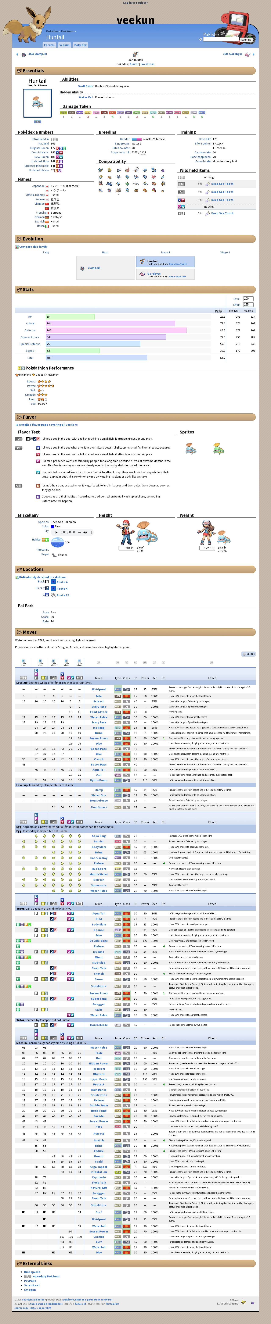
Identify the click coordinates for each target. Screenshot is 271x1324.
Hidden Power (99, 1063)
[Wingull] (136, 182)
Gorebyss (154, 273)
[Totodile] (127, 176)
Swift (98, 1009)
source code (21, 1307)
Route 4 (62, 582)
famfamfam (112, 1303)
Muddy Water (99, 874)
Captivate (99, 1177)
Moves (30, 632)
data (33, 1307)
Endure (99, 863)
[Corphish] (153, 182)
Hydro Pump (98, 780)
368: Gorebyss (233, 54)
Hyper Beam (98, 1079)
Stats (28, 289)
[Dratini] (118, 176)
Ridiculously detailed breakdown (42, 577)
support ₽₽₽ (44, 1307)
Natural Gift (99, 1188)
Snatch (99, 973)
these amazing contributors (46, 1303)
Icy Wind (98, 952)
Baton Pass (99, 749)
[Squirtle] (100, 169)
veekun (135, 19)
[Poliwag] (118, 169)
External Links (37, 1263)
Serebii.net (32, 1285)
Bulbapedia (32, 1272)
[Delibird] (100, 182)
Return (99, 1100)
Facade (99, 1116)
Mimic (99, 957)
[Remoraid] (162, 176)
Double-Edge (99, 941)
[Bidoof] (136, 189)
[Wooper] (145, 176)
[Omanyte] (100, 176)
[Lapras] (153, 169)
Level (237, 298)
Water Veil (86, 97)
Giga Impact (98, 1167)
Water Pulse (98, 717)
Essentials (33, 71)
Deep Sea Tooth (222, 184)
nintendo (80, 1299)
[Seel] (136, 169)
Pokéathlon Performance (49, 368)
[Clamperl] (109, 189)
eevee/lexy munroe (33, 1299)
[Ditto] (162, 169)
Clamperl (94, 267)
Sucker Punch (99, 738)
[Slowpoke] (127, 169)
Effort (236, 304)
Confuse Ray (98, 858)
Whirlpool (99, 689)
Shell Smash (99, 807)
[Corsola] (153, 176)
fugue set (80, 1303)
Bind (99, 919)
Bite (99, 696)
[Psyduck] (109, 169)
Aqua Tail (99, 770)
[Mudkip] (118, 182)
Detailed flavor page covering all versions (48, 425)
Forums (49, 45)
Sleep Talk (99, 968)
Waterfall (98, 1226)
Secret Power (98, 1121)
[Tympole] (162, 189)
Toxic (98, 1053)
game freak (93, 1299)
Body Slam (98, 847)
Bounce (99, 930)
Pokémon (67, 31)
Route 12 (63, 595)
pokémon (68, 1299)
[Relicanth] (118, 189)
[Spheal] (100, 189)
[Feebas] (162, 182)
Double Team (99, 1105)
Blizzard (99, 1074)
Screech (98, 701)
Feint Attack (99, 712)
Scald (99, 1161)
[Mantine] (109, 182)
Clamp (98, 790)
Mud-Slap (98, 962)
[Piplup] (127, 189)
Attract (99, 1133)
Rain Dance (98, 1090)
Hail (98, 1058)
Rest (98, 1126)
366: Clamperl (37, 54)
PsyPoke (30, 1281)
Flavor (134, 64)
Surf (99, 1212)
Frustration (99, 1095)
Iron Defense (99, 800)
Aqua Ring (99, 836)
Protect (98, 1084)
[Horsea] (145, 169)
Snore (99, 979)
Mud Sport (98, 869)
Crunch (99, 759)
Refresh (98, 880)
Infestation (99, 1172)
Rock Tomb (99, 1111)
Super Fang (99, 998)
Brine (98, 733)
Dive (99, 743)
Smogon (30, 1290)
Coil (98, 775)
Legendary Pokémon (46, 1276)
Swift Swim (85, 86)
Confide (98, 1237)
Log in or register (135, 2)
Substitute (98, 986)
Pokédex (52, 31)
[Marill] (136, 176)
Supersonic (99, 885)
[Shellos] (153, 189)
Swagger (99, 1004)
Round (98, 1156)
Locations (148, 64)
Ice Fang (99, 727)
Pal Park (26, 606)
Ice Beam (99, 1069)
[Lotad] (127, 182)
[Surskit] (145, 182)
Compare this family (33, 247)
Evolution (33, 239)
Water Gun (98, 795)
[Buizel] (145, 189)
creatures (107, 1299)
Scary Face (98, 707)
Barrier (99, 841)
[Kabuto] (109, 176)
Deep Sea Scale (177, 276)
